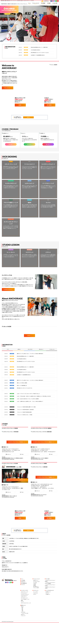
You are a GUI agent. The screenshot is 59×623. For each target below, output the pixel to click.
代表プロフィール (35, 580)
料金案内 (26, 546)
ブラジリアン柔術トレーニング (25, 599)
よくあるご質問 (54, 3)
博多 (22, 609)
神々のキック (23, 614)
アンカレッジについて (35, 3)
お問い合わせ (23, 581)
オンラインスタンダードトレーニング (26, 602)
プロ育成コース (48, 594)
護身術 (22, 600)
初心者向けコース (48, 591)
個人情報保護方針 (24, 583)
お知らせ (22, 606)
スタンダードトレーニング (24, 591)
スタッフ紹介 (35, 582)
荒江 (22, 608)
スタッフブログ (23, 612)
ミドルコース (47, 593)
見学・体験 (36, 538)
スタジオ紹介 (48, 578)
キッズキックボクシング (24, 595)
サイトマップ (23, 584)
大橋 (22, 610)
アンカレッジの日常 (36, 587)
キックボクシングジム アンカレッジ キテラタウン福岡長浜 (50, 583)
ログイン (28, 117)
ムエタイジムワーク (23, 596)
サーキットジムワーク (24, 593)
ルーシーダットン (35, 591)
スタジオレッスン (36, 590)
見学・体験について (36, 586)
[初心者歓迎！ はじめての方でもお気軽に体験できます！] (9, 9)
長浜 (22, 607)
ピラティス (34, 594)
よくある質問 (23, 580)
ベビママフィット (35, 593)
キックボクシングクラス (24, 590)
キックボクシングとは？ (36, 581)
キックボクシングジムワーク (25, 594)
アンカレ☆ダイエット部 (25, 613)
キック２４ (22, 601)
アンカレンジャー (23, 615)
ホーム (29, 3)
